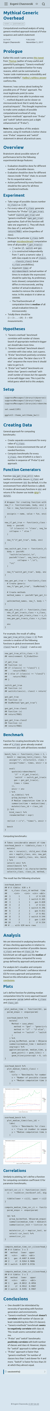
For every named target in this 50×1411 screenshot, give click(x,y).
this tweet (39, 57)
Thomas (13, 61)
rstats (6, 24)
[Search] (43, 4)
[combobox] (43, 4)
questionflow (18, 24)
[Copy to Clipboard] (45, 500)
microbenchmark (25, 241)
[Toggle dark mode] (36, 4)
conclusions (8, 980)
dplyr (36, 492)
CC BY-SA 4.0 (33, 1404)
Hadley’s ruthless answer (34, 77)
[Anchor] (27, 195)
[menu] (6, 4)
